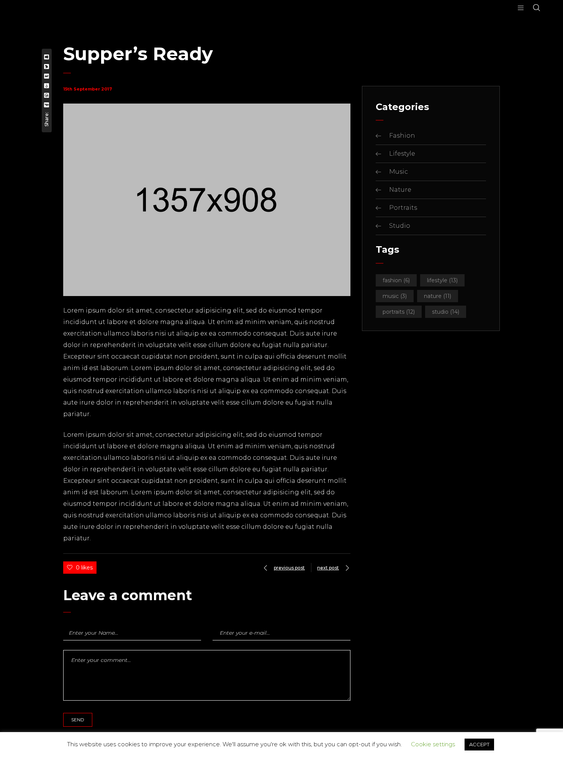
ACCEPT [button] (479, 744)
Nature (400, 189)
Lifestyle (402, 153)
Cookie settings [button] (433, 744)
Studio (399, 225)
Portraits (403, 207)
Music (398, 171)
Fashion (402, 135)
